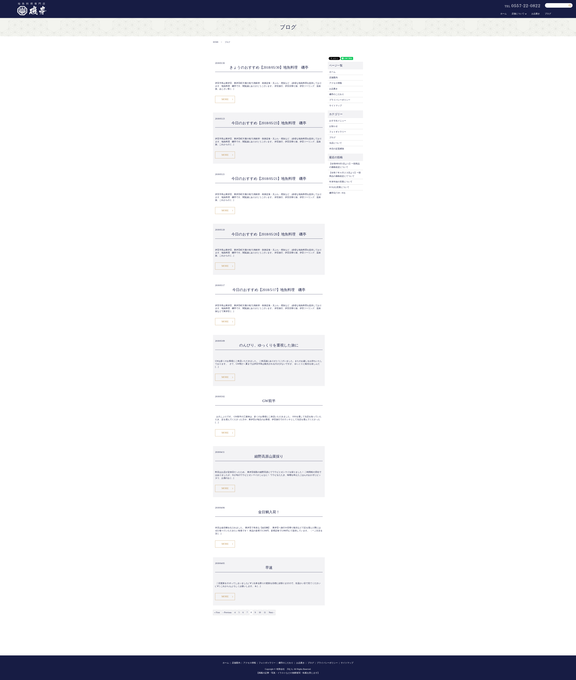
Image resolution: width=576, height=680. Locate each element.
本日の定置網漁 (336, 149)
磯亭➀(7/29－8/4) (337, 193)
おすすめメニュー (337, 121)
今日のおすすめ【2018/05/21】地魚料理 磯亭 (268, 179)
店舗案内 (333, 77)
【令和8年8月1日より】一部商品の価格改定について (344, 165)
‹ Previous (227, 612)
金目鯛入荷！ (269, 512)
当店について (335, 143)
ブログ (548, 14)
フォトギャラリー (337, 132)
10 (260, 612)
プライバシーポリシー (339, 100)
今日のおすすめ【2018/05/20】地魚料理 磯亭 (268, 234)
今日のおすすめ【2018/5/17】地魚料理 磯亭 (268, 290)
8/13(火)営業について (339, 187)
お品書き (535, 14)
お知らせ (333, 126)
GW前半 (269, 401)
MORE (225, 99)
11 (265, 612)
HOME (215, 42)
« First (217, 612)
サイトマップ (335, 105)
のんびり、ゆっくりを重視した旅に (269, 345)
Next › (271, 612)
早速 (269, 568)
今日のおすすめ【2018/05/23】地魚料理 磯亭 (268, 123)
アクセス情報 (335, 83)
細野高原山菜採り (268, 456)
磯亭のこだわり (336, 94)
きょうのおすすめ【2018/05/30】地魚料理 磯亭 (269, 67)
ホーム (503, 14)
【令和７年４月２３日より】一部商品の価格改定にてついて (345, 174)
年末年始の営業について (340, 182)
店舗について (518, 14)
